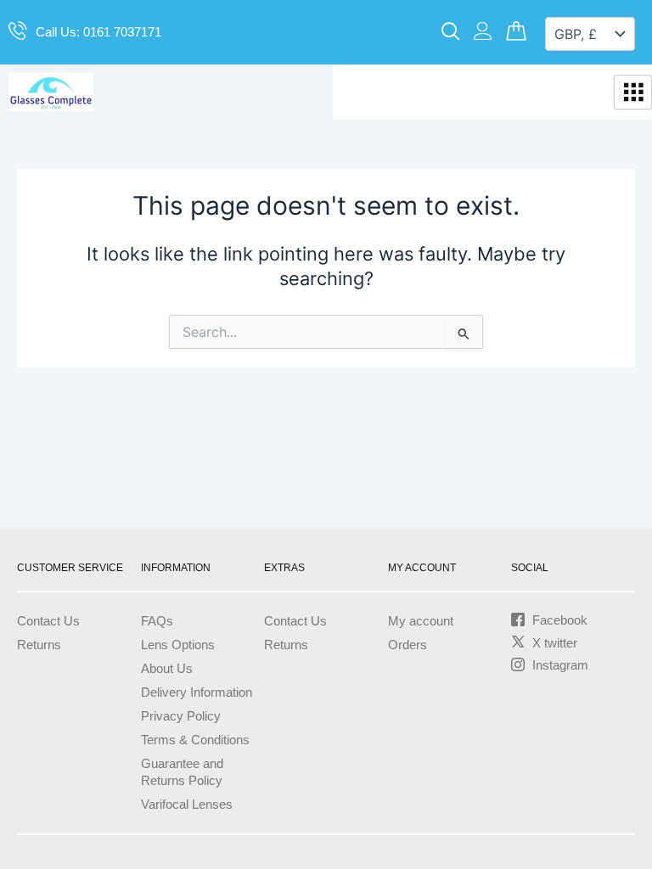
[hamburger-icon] (633, 92)
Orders (407, 645)
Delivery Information (196, 692)
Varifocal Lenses (187, 804)
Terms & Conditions (195, 740)
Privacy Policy (181, 716)
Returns (39, 645)
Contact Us (48, 621)
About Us (167, 669)
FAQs (157, 621)
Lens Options (178, 645)
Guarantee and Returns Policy (182, 772)
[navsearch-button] (451, 32)
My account (420, 621)
